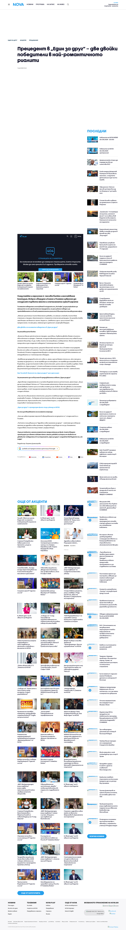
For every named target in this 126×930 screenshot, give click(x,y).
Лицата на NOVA (32, 908)
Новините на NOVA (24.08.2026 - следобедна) (107, 441)
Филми (48, 914)
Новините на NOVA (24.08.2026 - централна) (107, 151)
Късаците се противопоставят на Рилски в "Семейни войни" (50, 838)
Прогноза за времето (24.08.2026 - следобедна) (108, 402)
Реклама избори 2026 (18, 921)
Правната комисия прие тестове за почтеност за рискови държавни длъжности (108, 603)
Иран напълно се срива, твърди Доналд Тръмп (109, 478)
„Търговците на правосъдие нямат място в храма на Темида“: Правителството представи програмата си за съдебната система (108, 559)
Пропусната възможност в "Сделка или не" (26, 884)
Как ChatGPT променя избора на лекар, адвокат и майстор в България (108, 453)
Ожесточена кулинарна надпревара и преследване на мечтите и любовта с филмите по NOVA (26, 644)
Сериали (48, 911)
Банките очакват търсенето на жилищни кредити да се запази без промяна (109, 780)
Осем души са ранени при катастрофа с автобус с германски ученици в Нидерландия (108, 822)
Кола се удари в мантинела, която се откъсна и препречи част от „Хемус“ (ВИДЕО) (108, 416)
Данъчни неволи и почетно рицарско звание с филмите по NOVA (48, 737)
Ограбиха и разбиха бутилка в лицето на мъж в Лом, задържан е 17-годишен (108, 246)
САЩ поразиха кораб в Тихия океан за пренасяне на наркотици (108, 466)
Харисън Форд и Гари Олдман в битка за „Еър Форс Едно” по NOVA (73, 713)
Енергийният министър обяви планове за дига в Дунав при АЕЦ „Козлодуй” (109, 232)
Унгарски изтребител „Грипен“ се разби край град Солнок (108, 591)
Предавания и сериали (34, 911)
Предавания (50, 908)
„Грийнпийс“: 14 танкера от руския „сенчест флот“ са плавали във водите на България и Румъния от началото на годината (109, 217)
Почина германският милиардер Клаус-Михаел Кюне (108, 703)
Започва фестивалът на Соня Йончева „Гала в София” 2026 (50, 667)
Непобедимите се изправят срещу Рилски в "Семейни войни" (50, 884)
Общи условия (65, 921)
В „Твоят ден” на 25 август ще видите (48, 519)
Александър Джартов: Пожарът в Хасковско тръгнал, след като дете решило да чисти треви (108, 175)
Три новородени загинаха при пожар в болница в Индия (108, 731)
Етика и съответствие (102, 921)
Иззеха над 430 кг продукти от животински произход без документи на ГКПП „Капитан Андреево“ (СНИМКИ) (108, 717)
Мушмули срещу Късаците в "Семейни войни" (49, 761)
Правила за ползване (90, 921)
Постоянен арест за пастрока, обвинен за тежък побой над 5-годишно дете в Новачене (108, 578)
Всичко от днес (13, 908)
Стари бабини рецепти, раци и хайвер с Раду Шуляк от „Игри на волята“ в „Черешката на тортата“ (73, 594)
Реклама (10, 921)
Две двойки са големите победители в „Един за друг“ (37, 327)
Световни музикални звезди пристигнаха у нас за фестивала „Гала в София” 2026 (50, 570)
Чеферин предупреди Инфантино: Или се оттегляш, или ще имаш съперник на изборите (109, 690)
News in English (69, 911)
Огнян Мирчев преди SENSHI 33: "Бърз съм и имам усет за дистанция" (72, 520)
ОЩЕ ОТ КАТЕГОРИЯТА (30, 893)
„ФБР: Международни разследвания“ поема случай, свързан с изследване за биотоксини (49, 814)
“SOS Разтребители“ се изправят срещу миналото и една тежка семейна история (73, 618)
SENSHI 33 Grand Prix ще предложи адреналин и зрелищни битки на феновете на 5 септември (73, 738)
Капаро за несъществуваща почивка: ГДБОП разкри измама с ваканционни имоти (108, 331)
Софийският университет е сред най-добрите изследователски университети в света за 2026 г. (109, 388)
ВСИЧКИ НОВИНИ (97, 836)
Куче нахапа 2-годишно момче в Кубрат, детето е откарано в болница (108, 677)
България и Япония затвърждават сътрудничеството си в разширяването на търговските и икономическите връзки (109, 540)
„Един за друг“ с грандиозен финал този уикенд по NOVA (38, 407)
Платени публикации (12, 923)
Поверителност (73, 921)
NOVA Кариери (69, 908)
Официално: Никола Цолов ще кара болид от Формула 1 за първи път (108, 190)
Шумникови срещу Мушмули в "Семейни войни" (48, 592)
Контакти (57, 921)
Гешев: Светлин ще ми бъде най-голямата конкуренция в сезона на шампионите (26, 520)
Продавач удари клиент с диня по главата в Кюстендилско (106, 767)
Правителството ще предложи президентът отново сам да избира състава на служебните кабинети (109, 522)
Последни (11, 905)
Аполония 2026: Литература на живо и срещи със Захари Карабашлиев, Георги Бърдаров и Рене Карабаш (49, 545)
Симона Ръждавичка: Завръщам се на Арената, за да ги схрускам (25, 543)
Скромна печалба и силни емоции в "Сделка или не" (26, 838)
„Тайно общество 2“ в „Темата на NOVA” (25, 666)
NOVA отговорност (71, 905)
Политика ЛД (81, 921)
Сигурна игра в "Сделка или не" (26, 591)
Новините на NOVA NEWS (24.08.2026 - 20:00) (109, 138)
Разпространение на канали (30, 921)
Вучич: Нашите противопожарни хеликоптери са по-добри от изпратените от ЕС (109, 287)
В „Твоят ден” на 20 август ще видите (71, 837)
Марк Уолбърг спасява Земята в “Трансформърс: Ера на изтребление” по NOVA (73, 643)
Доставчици (51, 921)
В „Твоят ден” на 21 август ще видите (71, 785)
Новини (30, 4)
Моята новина (12, 911)
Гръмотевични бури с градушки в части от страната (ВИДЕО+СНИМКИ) (108, 491)
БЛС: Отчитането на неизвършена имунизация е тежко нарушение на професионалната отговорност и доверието (108, 631)
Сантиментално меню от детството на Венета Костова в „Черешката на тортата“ (72, 860)
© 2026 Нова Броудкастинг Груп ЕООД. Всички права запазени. (22, 926)
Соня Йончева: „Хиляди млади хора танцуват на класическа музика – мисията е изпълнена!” (27, 570)
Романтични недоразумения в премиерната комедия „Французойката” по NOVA (26, 738)
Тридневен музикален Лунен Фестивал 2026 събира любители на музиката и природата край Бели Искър (26, 860)
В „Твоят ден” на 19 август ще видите (71, 883)
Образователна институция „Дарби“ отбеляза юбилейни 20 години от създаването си (50, 788)
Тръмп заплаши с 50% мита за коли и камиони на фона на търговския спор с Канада (109, 361)
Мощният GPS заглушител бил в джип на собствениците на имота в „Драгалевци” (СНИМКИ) (108, 506)
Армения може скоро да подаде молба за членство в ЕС (109, 162)
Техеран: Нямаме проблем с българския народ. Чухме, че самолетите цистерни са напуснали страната (109, 661)
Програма (40, 4)
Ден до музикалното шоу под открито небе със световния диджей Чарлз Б (73, 668)
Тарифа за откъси (43, 921)
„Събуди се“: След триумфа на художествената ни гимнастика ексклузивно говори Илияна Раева (50, 619)
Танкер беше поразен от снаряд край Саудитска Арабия (108, 743)
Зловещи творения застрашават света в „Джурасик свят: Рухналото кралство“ (50, 643)
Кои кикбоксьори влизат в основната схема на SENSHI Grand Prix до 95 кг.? (50, 691)
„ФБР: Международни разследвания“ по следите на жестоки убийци (72, 570)
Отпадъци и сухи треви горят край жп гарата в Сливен (109, 374)
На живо (60, 4)
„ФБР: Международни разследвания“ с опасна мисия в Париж (50, 859)
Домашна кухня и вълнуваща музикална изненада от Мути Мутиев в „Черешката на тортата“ (73, 763)
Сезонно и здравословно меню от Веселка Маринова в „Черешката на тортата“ (73, 814)
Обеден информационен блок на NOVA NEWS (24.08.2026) (109, 616)
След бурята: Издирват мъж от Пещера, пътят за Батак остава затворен (107, 302)
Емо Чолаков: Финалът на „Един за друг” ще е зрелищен (38, 373)
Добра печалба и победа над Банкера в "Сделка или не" (26, 761)
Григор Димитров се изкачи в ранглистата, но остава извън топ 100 (108, 793)
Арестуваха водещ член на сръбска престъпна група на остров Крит (107, 317)
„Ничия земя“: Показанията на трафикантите (47, 713)
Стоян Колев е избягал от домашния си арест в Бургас (108, 202)
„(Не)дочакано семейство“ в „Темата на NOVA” (72, 690)
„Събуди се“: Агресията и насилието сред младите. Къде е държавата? (27, 691)
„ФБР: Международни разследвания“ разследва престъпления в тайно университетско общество (26, 789)
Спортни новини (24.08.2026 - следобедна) (106, 429)
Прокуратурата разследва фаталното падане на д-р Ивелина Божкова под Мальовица (109, 808)
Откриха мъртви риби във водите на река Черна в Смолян (108, 273)
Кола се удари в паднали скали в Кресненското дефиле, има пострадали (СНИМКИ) (108, 260)
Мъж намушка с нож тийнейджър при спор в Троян (109, 754)
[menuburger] (9, 4)
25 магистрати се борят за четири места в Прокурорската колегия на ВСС (107, 347)
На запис (51, 4)
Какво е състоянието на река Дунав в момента (108, 647)
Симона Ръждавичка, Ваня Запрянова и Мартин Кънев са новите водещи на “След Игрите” (26, 814)
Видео (10, 914)
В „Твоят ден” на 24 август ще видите (24, 616)
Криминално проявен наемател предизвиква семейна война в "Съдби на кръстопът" (26, 714)
